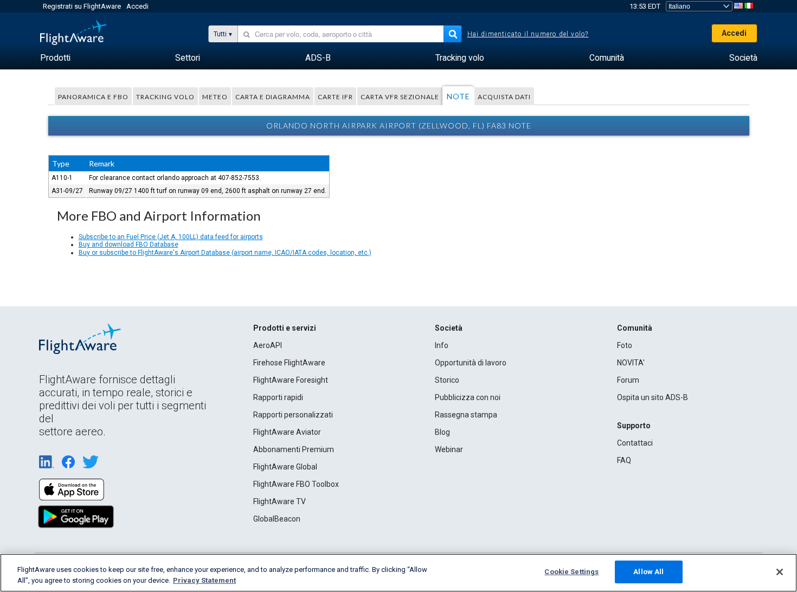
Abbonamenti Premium (293, 449)
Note (458, 96)
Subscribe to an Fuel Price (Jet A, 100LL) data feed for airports (171, 237)
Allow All (648, 572)
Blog (442, 432)
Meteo (215, 97)
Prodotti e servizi (284, 328)
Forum (628, 380)
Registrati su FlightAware (82, 6)
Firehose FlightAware (289, 362)
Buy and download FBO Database (128, 244)
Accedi (137, 6)
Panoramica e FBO (93, 97)
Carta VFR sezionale (400, 97)
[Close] (780, 572)
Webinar (449, 449)
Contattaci (635, 443)
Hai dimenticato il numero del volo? (528, 34)
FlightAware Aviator (287, 432)
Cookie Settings (571, 572)
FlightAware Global (285, 466)
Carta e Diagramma (272, 97)
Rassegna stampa (466, 414)
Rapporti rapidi (278, 397)
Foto (624, 345)
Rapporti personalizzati (293, 414)
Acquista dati (504, 97)
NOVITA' (631, 362)
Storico (447, 380)
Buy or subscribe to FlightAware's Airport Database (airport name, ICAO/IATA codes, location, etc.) (225, 252)
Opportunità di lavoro (470, 362)
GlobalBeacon (276, 518)
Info (441, 345)
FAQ (624, 460)
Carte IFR (335, 97)
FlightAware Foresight (290, 380)
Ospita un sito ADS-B (652, 397)
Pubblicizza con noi (467, 397)
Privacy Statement (204, 580)
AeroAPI (267, 345)
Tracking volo (165, 97)
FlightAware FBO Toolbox (296, 484)
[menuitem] (55, 58)
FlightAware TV (279, 501)
